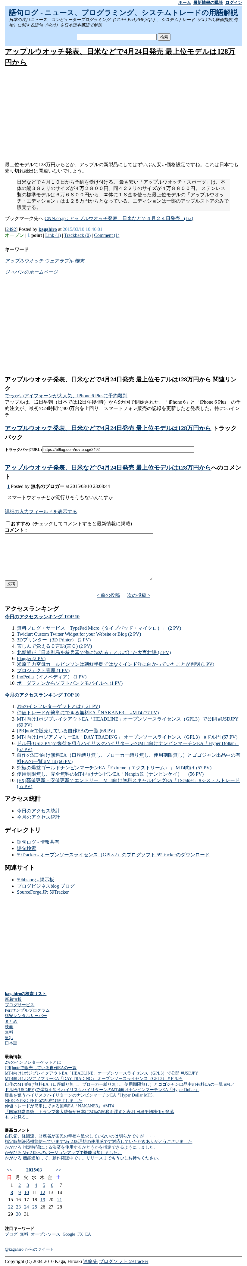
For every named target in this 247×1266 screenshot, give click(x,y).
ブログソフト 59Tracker (123, 1261)
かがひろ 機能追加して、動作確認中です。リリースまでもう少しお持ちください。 (83, 1158)
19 (42, 1199)
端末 (79, 260)
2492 (11, 229)
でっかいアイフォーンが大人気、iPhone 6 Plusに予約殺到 (66, 395)
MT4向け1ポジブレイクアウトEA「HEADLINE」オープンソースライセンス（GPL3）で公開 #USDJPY (101, 1073)
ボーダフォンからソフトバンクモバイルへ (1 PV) (70, 683)
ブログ (11, 1234)
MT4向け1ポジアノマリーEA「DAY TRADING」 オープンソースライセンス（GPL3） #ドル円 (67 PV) (127, 737)
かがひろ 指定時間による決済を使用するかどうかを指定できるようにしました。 (81, 1147)
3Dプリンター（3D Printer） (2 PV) (54, 639)
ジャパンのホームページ (31, 272)
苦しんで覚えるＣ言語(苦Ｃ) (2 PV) (54, 646)
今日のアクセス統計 (38, 810)
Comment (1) (106, 235)
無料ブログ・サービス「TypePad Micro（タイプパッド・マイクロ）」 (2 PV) (99, 628)
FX (80, 1234)
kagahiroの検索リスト (25, 993)
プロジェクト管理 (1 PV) (43, 670)
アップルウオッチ (24, 260)
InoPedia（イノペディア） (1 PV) (51, 676)
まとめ (11, 1021)
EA (88, 1234)
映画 (9, 1027)
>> (58, 1169)
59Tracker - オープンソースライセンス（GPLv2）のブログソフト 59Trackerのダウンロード (113, 854)
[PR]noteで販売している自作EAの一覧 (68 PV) (66, 730)
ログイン (233, 2)
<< (9, 1169)
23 (18, 1206)
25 (34, 1206)
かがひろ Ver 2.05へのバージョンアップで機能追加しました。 (63, 1152)
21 (59, 1199)
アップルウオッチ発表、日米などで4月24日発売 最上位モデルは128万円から (108, 428)
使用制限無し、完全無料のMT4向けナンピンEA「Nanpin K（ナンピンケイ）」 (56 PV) (110, 774)
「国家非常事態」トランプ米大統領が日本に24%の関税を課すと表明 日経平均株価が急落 (89, 1111)
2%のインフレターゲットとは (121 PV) (58, 706)
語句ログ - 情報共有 (38, 842)
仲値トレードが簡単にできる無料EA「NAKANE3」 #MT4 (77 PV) (88, 712)
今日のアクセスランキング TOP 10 (42, 616)
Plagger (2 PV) (31, 658)
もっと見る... (17, 1117)
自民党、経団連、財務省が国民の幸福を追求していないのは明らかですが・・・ (81, 1136)
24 (26, 1206)
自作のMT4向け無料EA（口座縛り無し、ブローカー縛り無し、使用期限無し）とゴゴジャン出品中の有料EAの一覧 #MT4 (120, 1084)
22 (10, 1206)
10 (26, 1192)
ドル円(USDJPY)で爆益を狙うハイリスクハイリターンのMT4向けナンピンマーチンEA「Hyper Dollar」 (102, 1090)
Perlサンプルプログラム (27, 1010)
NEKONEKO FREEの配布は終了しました (43, 1100)
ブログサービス (19, 1005)
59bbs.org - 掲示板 (35, 879)
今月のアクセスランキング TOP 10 (42, 694)
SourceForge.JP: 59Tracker (43, 892)
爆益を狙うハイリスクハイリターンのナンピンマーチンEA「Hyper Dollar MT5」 (81, 1095)
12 (42, 1192)
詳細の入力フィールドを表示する (41, 511)
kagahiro (48, 229)
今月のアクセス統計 (38, 817)
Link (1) (53, 235)
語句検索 (26, 848)
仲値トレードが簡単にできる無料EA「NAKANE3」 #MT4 (59, 1106)
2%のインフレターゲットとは (33, 1062)
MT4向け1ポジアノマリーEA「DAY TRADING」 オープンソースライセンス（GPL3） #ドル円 (94, 1078)
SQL (9, 1037)
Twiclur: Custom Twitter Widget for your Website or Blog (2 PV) (79, 634)
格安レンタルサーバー (26, 1015)
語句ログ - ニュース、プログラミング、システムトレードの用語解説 (123, 13)
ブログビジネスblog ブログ (46, 886)
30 (18, 1214)
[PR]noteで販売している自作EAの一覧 (41, 1068)
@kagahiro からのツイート (29, 1249)
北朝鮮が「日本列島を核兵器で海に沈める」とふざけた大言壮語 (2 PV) (94, 652)
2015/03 (34, 1169)
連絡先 (90, 1261)
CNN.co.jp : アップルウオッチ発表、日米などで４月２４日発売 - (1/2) (119, 218)
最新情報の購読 (208, 2)
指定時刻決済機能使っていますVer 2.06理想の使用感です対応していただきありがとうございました (98, 1141)
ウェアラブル (59, 260)
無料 (9, 1032)
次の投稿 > (138, 595)
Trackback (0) (77, 235)
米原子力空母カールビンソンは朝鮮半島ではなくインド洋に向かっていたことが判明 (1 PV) (115, 664)
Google (69, 1234)
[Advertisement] (123, 115)
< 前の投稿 (108, 595)
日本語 (11, 1043)
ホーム (184, 2)
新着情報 (13, 999)
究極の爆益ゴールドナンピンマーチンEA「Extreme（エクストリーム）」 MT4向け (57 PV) (114, 767)
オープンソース (45, 1234)
